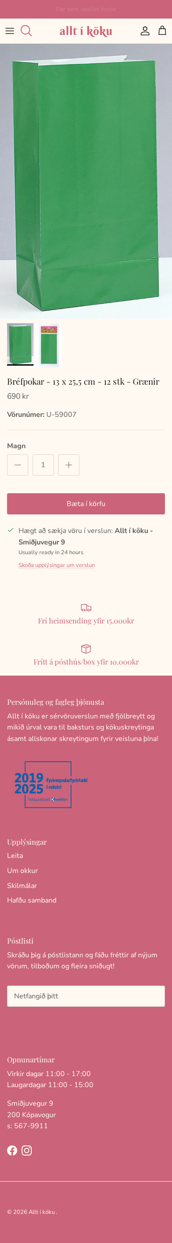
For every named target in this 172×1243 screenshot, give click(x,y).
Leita (15, 856)
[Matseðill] (9, 31)
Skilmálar (22, 886)
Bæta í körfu (86, 504)
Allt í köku (42, 1212)
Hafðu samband (31, 900)
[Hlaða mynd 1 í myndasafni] (86, 181)
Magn (16, 446)
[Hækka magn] (68, 465)
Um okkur (22, 871)
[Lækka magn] (17, 465)
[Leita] (29, 31)
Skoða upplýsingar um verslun (57, 565)
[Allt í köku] (86, 31)
